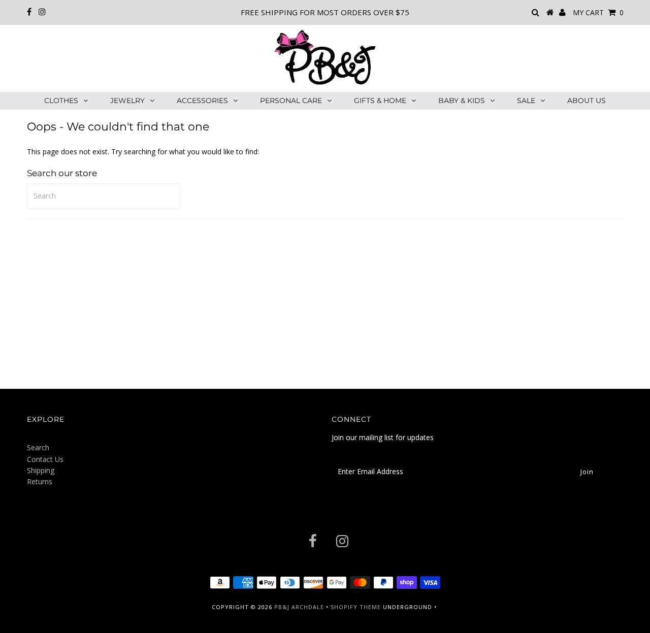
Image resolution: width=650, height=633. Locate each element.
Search (38, 447)
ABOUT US (586, 100)
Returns (39, 481)
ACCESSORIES (202, 100)
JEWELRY (127, 100)
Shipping (40, 470)
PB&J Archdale (299, 607)
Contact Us (45, 459)
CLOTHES (61, 100)
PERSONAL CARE (291, 100)
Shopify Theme (356, 607)
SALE (526, 100)
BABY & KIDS (461, 100)
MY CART (598, 12)
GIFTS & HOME (380, 100)
